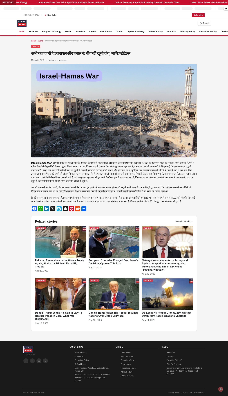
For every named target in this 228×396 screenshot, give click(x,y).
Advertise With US (174, 360)
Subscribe (198, 15)
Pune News (126, 364)
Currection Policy (208, 31)
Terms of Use (187, 392)
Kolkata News (126, 372)
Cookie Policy (199, 392)
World (119, 31)
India (21, 31)
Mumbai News (127, 356)
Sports (92, 31)
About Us (171, 31)
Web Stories (106, 31)
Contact (170, 356)
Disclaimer (79, 356)
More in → (184, 221)
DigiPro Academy (135, 31)
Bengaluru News (128, 360)
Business (33, 31)
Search (206, 23)
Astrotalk (80, 31)
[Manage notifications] (220, 389)
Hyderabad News (128, 368)
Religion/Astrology (51, 31)
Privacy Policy (187, 31)
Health (68, 31)
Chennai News (127, 376)
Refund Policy (156, 31)
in (39, 361)
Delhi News (126, 352)
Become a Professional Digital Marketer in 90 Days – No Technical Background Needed (92, 378)
